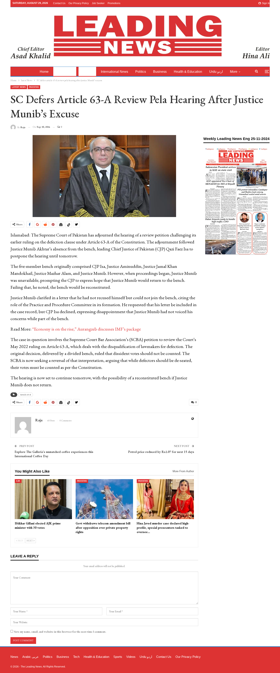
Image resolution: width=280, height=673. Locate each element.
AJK (18, 481)
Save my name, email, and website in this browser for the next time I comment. (60, 631)
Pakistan (87, 71)
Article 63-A (25, 394)
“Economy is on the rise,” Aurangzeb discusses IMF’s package (86, 329)
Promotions (114, 3)
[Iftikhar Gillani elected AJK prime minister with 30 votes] (43, 499)
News (14, 656)
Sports (117, 656)
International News (114, 71)
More (233, 71)
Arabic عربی (30, 656)
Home (44, 71)
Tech (76, 656)
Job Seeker (98, 3)
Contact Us (59, 3)
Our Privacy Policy (78, 3)
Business (160, 71)
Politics (140, 71)
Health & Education (188, 71)
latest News (65, 71)
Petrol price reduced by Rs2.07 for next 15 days (161, 452)
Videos (130, 656)
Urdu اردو (216, 71)
